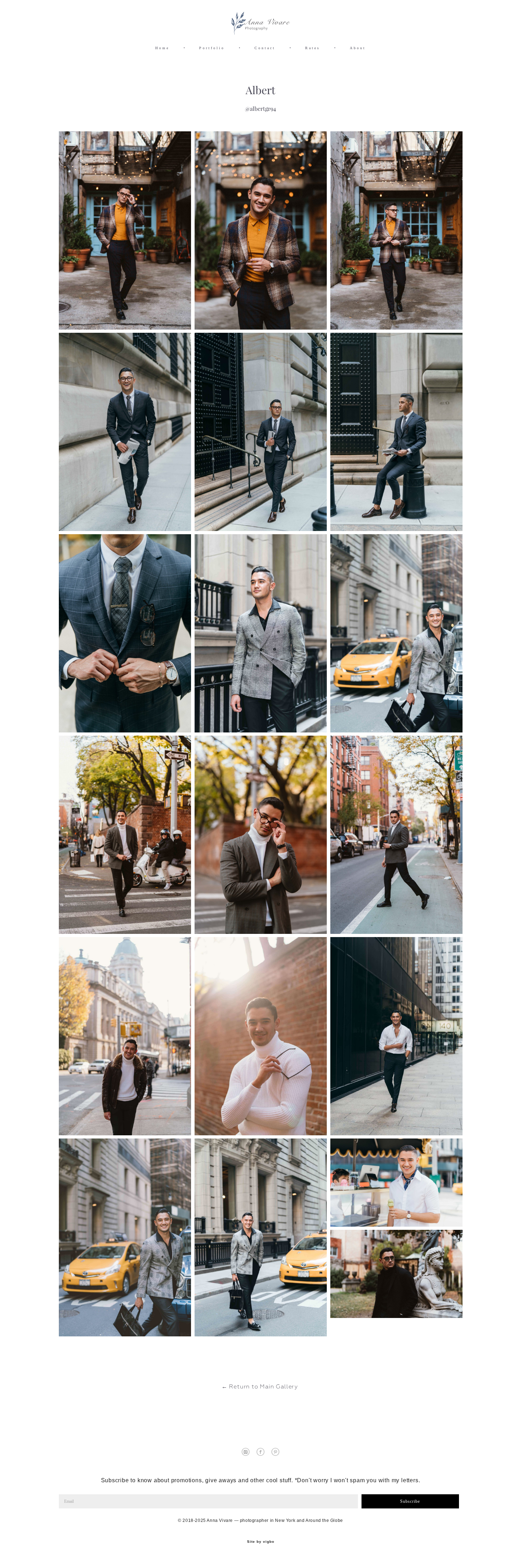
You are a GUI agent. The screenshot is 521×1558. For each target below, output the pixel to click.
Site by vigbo (260, 1541)
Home (162, 48)
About (358, 48)
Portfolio (212, 48)
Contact (264, 48)
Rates (312, 48)
